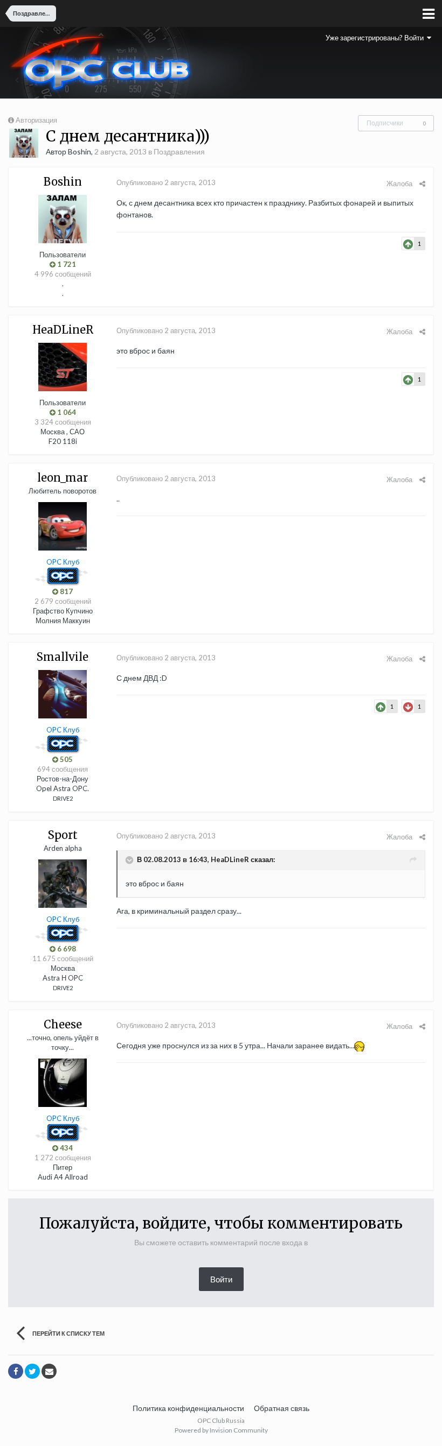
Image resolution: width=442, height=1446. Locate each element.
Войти (221, 1279)
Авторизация (36, 120)
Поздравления (179, 151)
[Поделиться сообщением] (422, 183)
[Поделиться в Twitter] (32, 1371)
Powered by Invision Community (221, 1430)
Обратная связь (281, 1408)
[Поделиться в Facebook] (15, 1371)
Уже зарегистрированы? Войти (376, 37)
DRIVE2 (63, 798)
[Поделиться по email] (49, 1371)
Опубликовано (166, 182)
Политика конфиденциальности (188, 1408)
